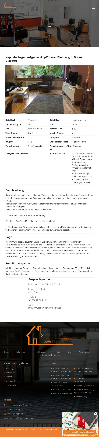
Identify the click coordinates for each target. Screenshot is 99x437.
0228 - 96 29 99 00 (15, 409)
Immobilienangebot (41, 352)
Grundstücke (11, 381)
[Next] (89, 90)
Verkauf (9, 377)
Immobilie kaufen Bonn (62, 390)
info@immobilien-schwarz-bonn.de (21, 418)
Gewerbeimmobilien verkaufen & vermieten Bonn (83, 371)
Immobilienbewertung (51, 355)
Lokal (58, 352)
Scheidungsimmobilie (85, 385)
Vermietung (10, 373)
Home (6, 352)
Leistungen (20, 352)
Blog (69, 352)
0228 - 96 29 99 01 (15, 414)
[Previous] (9, 90)
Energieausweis (85, 352)
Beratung (9, 369)
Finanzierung (11, 385)
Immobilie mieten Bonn (62, 394)
